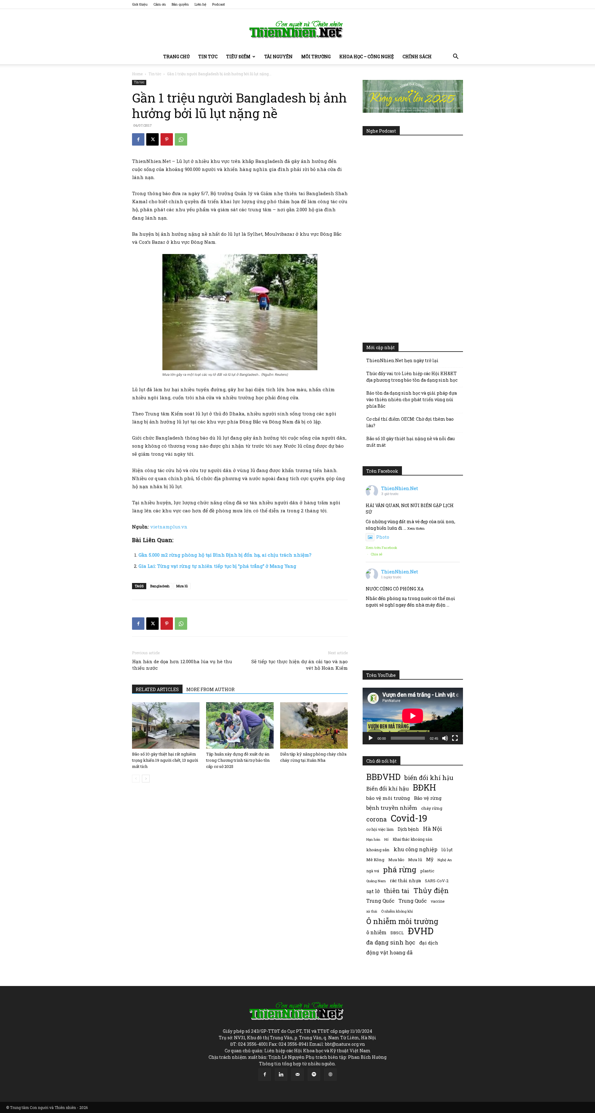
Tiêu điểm (238, 56)
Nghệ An (445, 859)
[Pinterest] (167, 139)
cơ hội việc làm (380, 829)
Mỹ (430, 859)
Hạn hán (373, 839)
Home (137, 73)
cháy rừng (431, 808)
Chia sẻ (376, 554)
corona (376, 819)
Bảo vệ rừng (428, 798)
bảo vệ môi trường (388, 798)
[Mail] (297, 1074)
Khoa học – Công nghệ (366, 56)
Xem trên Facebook (381, 547)
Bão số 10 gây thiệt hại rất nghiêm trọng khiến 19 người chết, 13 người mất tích (165, 760)
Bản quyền (180, 4)
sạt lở (373, 891)
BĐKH (424, 787)
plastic (427, 871)
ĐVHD (421, 930)
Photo (382, 537)
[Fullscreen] (455, 738)
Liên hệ (200, 4)
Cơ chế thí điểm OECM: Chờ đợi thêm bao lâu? (410, 422)
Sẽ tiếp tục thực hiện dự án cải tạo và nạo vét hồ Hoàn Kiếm (299, 664)
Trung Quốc (413, 900)
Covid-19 (409, 818)
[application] (413, 716)
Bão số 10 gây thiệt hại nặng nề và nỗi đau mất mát (410, 442)
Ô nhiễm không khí (397, 911)
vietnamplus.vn (168, 527)
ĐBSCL (397, 933)
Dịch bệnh (408, 829)
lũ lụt (447, 849)
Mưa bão (396, 859)
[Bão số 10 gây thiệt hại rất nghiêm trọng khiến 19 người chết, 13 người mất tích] (166, 725)
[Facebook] (138, 139)
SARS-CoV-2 (436, 880)
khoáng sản (378, 849)
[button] (455, 57)
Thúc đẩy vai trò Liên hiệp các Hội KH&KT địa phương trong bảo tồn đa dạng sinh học (411, 376)
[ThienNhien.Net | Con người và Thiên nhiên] (297, 29)
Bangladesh (160, 586)
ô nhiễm (376, 932)
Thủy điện (431, 890)
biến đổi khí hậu (428, 777)
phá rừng (399, 869)
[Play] (371, 738)
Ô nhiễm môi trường (402, 921)
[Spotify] (314, 1074)
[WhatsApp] (181, 139)
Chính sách (417, 56)
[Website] (330, 1074)
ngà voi (372, 871)
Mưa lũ (182, 586)
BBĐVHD (383, 776)
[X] (152, 139)
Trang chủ (176, 56)
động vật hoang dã (389, 952)
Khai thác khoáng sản (412, 839)
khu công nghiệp (415, 849)
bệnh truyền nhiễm (391, 807)
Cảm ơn (159, 4)
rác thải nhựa (405, 880)
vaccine (437, 901)
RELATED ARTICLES (157, 689)
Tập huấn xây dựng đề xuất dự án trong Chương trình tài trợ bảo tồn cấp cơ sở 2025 (238, 760)
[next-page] (146, 778)
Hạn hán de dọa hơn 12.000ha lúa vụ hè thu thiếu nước (182, 664)
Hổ (386, 839)
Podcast (218, 4)
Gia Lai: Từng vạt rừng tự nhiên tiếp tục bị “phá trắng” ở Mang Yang (217, 566)
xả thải (371, 911)
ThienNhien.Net (399, 488)
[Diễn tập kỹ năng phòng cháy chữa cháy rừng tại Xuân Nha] (314, 725)
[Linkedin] (281, 1074)
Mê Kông (375, 859)
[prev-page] (136, 778)
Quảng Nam (376, 881)
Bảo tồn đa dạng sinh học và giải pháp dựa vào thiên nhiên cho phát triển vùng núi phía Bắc (411, 399)
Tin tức (208, 56)
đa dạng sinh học (390, 942)
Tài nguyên (278, 56)
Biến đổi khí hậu (387, 788)
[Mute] (445, 738)
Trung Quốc (380, 900)
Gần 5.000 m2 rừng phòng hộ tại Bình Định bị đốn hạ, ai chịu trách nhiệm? (225, 555)
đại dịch (428, 943)
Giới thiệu (140, 4)
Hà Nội (432, 829)
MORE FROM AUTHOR (210, 689)
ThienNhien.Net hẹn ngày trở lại (402, 360)
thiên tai (396, 890)
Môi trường (316, 56)
